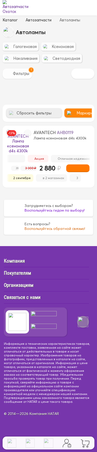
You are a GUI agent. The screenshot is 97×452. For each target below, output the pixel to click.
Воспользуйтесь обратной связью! (55, 228)
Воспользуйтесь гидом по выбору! (55, 210)
